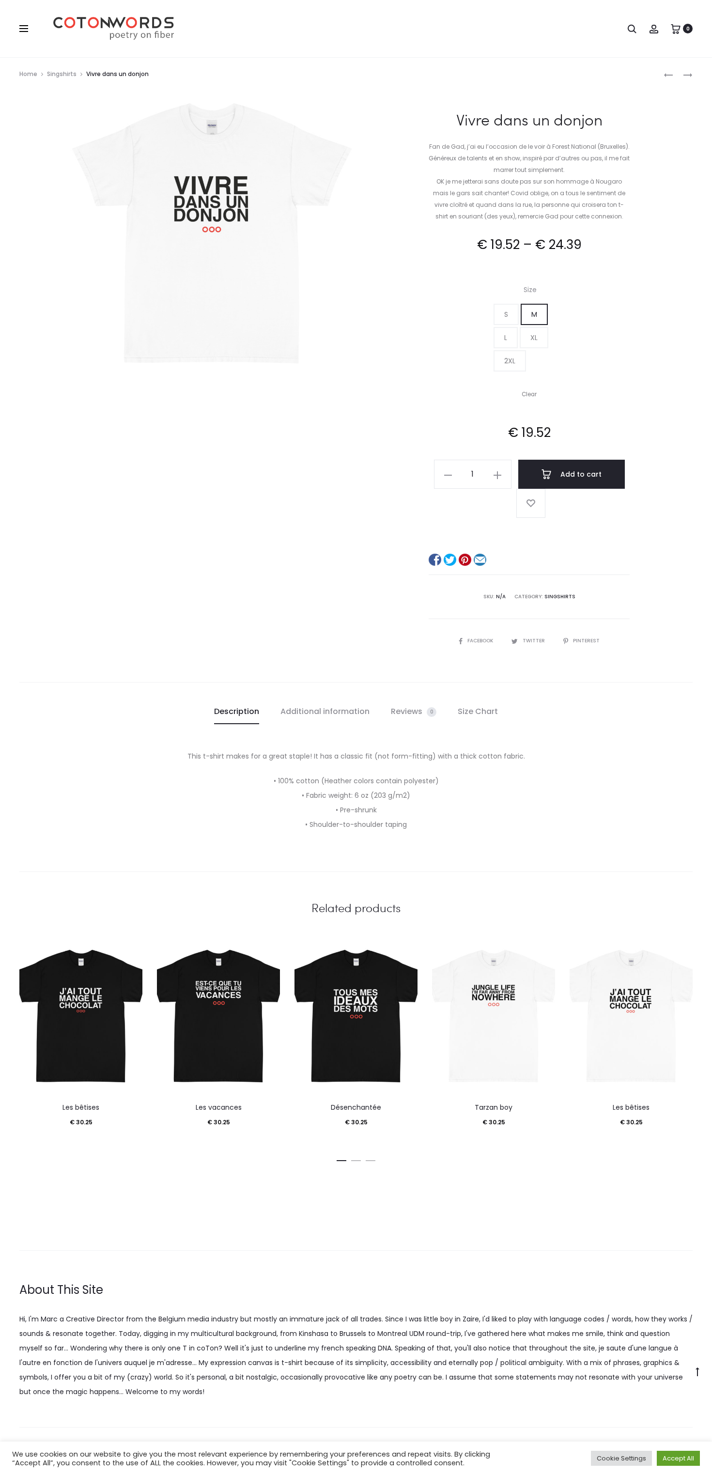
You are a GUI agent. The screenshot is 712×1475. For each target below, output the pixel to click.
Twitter (534, 640)
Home (28, 74)
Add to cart (580, 474)
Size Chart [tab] (478, 711)
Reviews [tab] (412, 711)
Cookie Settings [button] (621, 1458)
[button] (506, 314)
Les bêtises (80, 1107)
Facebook (481, 640)
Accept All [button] (678, 1458)
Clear (529, 394)
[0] (676, 28)
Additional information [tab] (325, 711)
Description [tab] (236, 711)
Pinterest (586, 640)
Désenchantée (356, 1107)
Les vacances (219, 1107)
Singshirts (62, 74)
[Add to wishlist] (530, 503)
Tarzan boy (493, 1107)
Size (530, 289)
